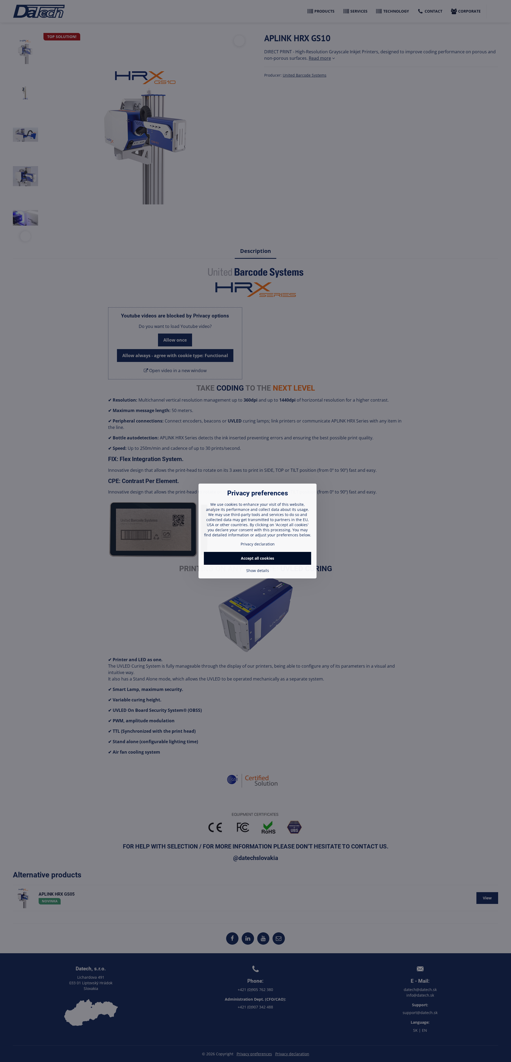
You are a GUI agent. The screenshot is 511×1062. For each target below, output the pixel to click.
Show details (257, 570)
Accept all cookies (257, 558)
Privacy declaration (258, 544)
